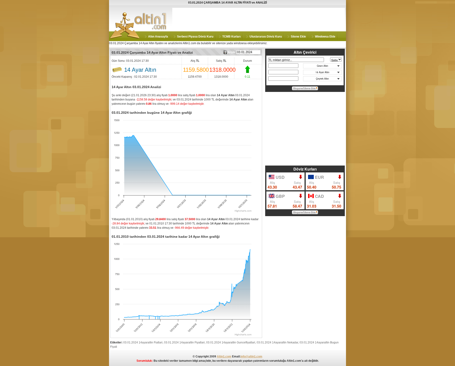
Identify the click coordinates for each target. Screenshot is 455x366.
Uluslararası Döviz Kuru (266, 36)
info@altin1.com (251, 356)
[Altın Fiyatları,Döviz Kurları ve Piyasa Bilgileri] (125, 37)
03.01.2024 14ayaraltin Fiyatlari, (184, 342)
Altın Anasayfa (158, 36)
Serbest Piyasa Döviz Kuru (195, 36)
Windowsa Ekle (325, 36)
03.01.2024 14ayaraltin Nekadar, (278, 342)
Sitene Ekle (298, 36)
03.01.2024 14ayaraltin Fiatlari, (143, 342)
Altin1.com (224, 356)
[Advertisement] (258, 18)
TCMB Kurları (231, 36)
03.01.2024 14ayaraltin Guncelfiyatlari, (231, 342)
